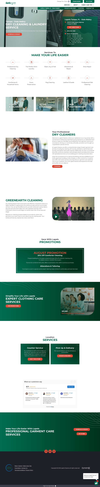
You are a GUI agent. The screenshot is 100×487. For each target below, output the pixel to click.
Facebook (46, 451)
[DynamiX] (86, 468)
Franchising (77, 1)
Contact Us (24, 468)
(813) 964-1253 (71, 31)
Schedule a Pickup (14, 34)
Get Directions (74, 27)
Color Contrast (56, 486)
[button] (68, 5)
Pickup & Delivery (65, 355)
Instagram (54, 451)
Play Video (56, 216)
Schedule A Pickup (82, 429)
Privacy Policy (29, 470)
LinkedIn (50, 451)
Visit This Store (35, 359)
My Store (89, 1)
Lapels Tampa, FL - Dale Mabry (50, 8)
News (16, 466)
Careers (20, 466)
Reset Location (69, 1)
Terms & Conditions (20, 470)
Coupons (57, 166)
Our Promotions (13, 306)
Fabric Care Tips (27, 466)
